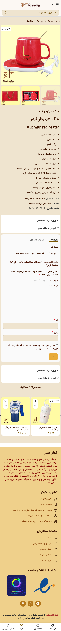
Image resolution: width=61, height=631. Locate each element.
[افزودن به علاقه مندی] (35, 406)
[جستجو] (5, 13)
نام (56, 320)
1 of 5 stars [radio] (44, 280)
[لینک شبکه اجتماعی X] (41, 208)
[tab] (53, 240)
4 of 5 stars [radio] (37, 280)
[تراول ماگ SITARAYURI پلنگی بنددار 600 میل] (15, 411)
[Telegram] (38, 604)
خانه (58, 21)
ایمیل (55, 332)
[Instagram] (23, 604)
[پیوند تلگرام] (30, 208)
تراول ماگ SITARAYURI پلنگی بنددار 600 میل (16, 428)
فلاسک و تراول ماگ (44, 21)
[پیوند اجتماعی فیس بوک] (44, 208)
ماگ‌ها (30, 21)
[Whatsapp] (30, 604)
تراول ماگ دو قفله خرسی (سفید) (48, 428)
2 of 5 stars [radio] (42, 280)
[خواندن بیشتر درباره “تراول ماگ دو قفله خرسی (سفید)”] (35, 401)
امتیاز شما (53, 280)
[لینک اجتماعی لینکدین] (33, 208)
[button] (57, 55)
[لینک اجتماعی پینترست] (37, 208)
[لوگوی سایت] (30, 4)
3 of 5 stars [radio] (39, 280)
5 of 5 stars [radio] (35, 280)
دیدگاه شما (52, 285)
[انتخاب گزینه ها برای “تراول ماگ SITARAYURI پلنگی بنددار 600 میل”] (5, 401)
